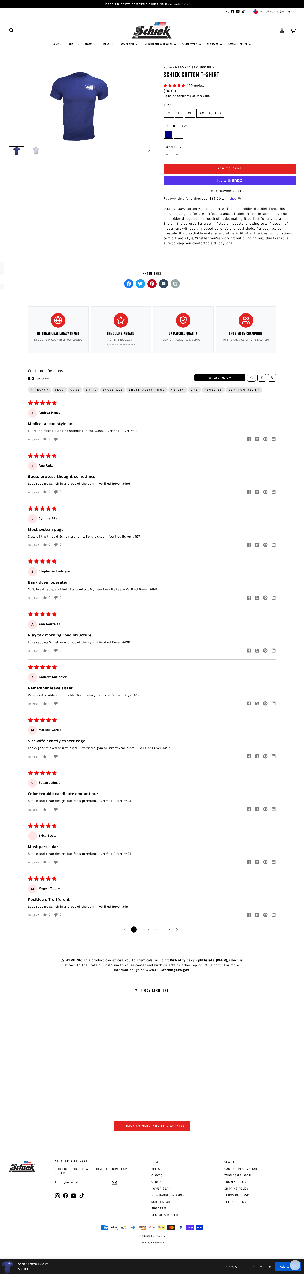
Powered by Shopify (152, 1242)
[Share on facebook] (248, 440)
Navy (168, 134)
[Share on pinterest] (265, 440)
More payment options (229, 191)
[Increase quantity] (270, 1267)
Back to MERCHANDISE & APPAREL (155, 1126)
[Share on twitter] (257, 440)
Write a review (220, 377)
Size (168, 105)
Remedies (214, 390)
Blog (59, 390)
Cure (74, 390)
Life (194, 390)
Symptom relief (244, 390)
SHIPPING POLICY (236, 1189)
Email (91, 390)
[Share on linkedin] (273, 440)
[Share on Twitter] (140, 283)
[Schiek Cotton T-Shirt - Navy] (40, 1086)
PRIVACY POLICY (235, 1182)
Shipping (170, 96)
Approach (40, 390)
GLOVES (89, 44)
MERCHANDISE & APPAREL (159, 44)
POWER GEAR (128, 44)
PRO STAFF (213, 44)
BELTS (72, 44)
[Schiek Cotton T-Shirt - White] (45, 1086)
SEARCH (229, 1162)
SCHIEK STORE (190, 44)
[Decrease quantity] (261, 1267)
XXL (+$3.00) (210, 113)
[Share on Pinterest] (152, 283)
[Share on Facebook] (128, 283)
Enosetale (113, 390)
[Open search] (251, 378)
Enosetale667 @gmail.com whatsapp (148, 390)
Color (175, 126)
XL (190, 113)
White (178, 134)
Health (177, 390)
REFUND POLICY (235, 1202)
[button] (175, 85)
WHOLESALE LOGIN (237, 1175)
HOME (56, 44)
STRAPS (107, 44)
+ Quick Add (42, 1067)
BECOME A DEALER (238, 44)
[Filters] (261, 378)
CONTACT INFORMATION (240, 1169)
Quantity (173, 147)
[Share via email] (163, 283)
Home (168, 67)
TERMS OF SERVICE (237, 1195)
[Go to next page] (178, 929)
